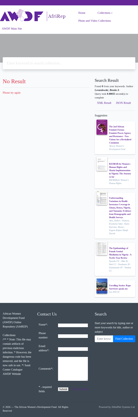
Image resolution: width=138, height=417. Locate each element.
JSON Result (123, 102)
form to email (80, 389)
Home (81, 12)
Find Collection (124, 338)
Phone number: (43, 335)
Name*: (43, 324)
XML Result (104, 102)
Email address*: (44, 348)
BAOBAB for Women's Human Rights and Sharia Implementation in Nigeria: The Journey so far (120, 170)
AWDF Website (12, 373)
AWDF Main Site (12, 28)
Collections (104, 12)
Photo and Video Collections (94, 20)
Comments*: (46, 368)
